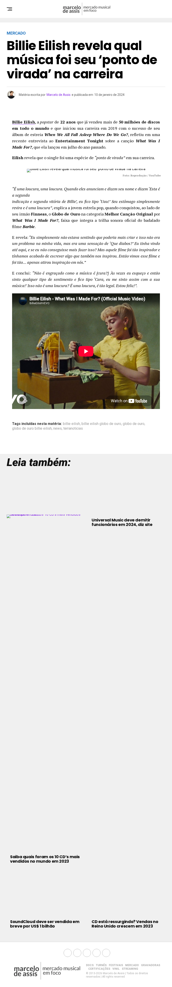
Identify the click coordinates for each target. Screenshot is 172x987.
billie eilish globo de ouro (101, 424)
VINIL (116, 968)
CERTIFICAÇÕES (99, 968)
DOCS (90, 965)
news (57, 428)
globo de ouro (133, 424)
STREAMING (130, 968)
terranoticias (73, 428)
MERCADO (132, 965)
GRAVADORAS (150, 965)
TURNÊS (101, 965)
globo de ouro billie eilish (32, 428)
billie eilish (71, 424)
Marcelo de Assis (59, 95)
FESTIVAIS (116, 965)
